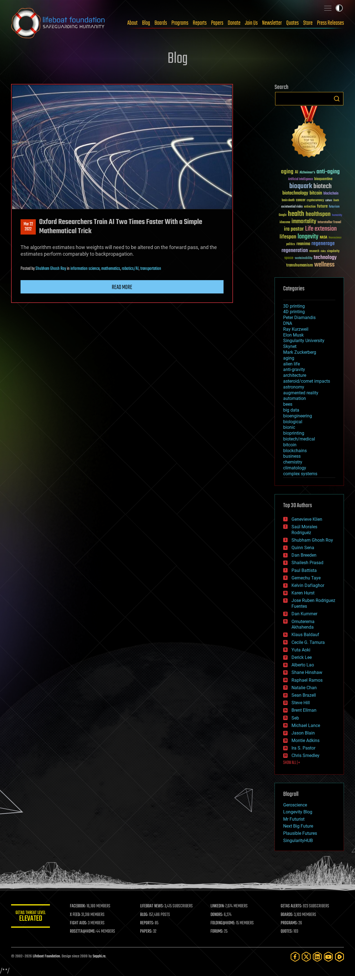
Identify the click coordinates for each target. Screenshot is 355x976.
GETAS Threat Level (30, 917)
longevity (308, 236)
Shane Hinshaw (306, 672)
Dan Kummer (304, 613)
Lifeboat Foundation (46, 956)
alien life (291, 364)
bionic (289, 427)
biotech (322, 186)
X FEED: (75, 914)
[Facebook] (295, 957)
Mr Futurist (294, 819)
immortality (303, 221)
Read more (122, 287)
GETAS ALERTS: (291, 906)
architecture (294, 375)
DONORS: (217, 914)
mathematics (110, 268)
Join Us (251, 23)
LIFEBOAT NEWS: (152, 906)
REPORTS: (147, 923)
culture (328, 200)
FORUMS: (217, 931)
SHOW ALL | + (291, 762)
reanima (303, 244)
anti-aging (328, 171)
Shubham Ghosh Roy (51, 268)
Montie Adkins (305, 740)
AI (296, 172)
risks (323, 251)
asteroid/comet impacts (306, 381)
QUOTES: (287, 931)
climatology (294, 467)
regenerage (323, 244)
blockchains (295, 450)
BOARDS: (287, 914)
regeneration (295, 250)
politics (290, 244)
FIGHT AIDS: (78, 923)
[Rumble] (339, 957)
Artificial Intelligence (300, 179)
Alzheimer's (307, 173)
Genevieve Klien (306, 519)
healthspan (318, 214)
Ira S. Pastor (303, 748)
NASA (323, 237)
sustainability (303, 258)
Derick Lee (301, 657)
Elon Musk (293, 335)
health (296, 214)
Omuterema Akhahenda (303, 624)
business (292, 456)
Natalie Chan (304, 687)
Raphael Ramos (307, 680)
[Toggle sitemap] (327, 8)
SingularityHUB (298, 840)
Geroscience (295, 805)
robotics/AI (130, 268)
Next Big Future (298, 826)
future (322, 206)
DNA (287, 323)
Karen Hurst (303, 593)
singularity (333, 251)
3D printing (294, 306)
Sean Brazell (303, 695)
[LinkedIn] (317, 957)
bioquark (300, 186)
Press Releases (330, 23)
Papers (217, 23)
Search (336, 98)
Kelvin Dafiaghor (307, 585)
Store (308, 23)
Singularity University (303, 340)
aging (287, 171)
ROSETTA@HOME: (82, 931)
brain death (288, 200)
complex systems (300, 473)
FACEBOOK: (78, 906)
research (314, 251)
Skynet (289, 346)
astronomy (293, 387)
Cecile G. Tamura (308, 642)
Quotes (292, 23)
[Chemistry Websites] (309, 133)
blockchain (330, 193)
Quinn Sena (302, 547)
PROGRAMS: (289, 923)
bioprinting (293, 433)
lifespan (288, 237)
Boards (160, 23)
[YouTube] (328, 957)
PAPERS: (146, 931)
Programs (179, 23)
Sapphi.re (99, 956)
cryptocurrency (315, 200)
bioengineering (297, 416)
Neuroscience (335, 238)
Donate (234, 23)
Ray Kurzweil (295, 329)
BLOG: (144, 914)
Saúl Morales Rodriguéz (304, 529)
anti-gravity (294, 369)
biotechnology (295, 193)
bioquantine (323, 178)
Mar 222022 (28, 227)
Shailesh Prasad (307, 562)
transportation (150, 268)
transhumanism (299, 265)
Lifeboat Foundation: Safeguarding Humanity (58, 23)
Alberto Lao (302, 665)
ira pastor (294, 229)
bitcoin (316, 193)
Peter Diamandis (299, 317)
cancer (300, 200)
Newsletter (272, 23)
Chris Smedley (305, 755)
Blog (146, 23)
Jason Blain (303, 733)
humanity (337, 215)
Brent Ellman (303, 710)
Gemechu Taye (306, 578)
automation (294, 398)
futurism (334, 207)
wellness (324, 264)
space (288, 257)
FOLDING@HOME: (223, 923)
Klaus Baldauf (305, 634)
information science (85, 268)
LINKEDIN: (217, 906)
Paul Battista (304, 570)
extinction (310, 207)
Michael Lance (305, 725)
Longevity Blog (297, 812)
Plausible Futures (300, 833)
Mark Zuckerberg (299, 352)
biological (292, 421)
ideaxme (285, 223)
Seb (295, 718)
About (132, 23)
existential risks (292, 207)
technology (325, 258)
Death (336, 200)
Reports (200, 23)
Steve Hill (300, 702)
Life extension (321, 229)
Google (282, 215)
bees (287, 404)
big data (291, 410)
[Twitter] (306, 957)
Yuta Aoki (300, 650)
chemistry (292, 462)
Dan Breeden (303, 555)
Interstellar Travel (329, 222)
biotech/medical (299, 439)
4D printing (294, 311)
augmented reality (300, 392)
